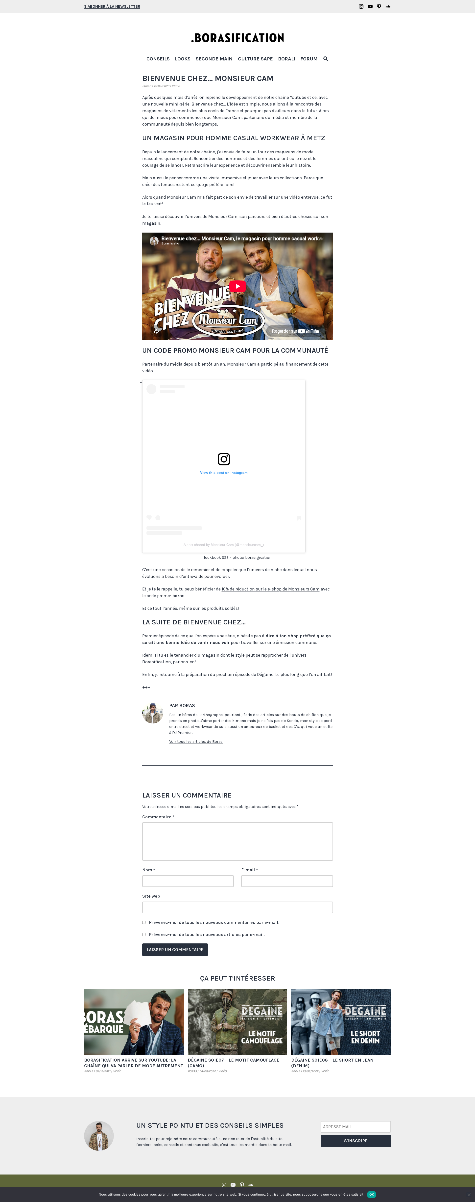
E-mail (249, 870)
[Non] (468, 1194)
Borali (286, 59)
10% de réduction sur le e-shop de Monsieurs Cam (271, 589)
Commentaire (158, 817)
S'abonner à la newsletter (112, 6)
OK (371, 1194)
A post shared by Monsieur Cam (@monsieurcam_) (224, 545)
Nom (148, 870)
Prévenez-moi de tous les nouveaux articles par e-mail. (207, 934)
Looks (182, 59)
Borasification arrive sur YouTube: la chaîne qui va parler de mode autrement (133, 1062)
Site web (151, 896)
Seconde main (214, 59)
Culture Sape (255, 59)
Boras (146, 86)
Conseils (158, 59)
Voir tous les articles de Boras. (196, 741)
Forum (309, 59)
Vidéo (176, 86)
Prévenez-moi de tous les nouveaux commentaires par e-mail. (214, 922)
